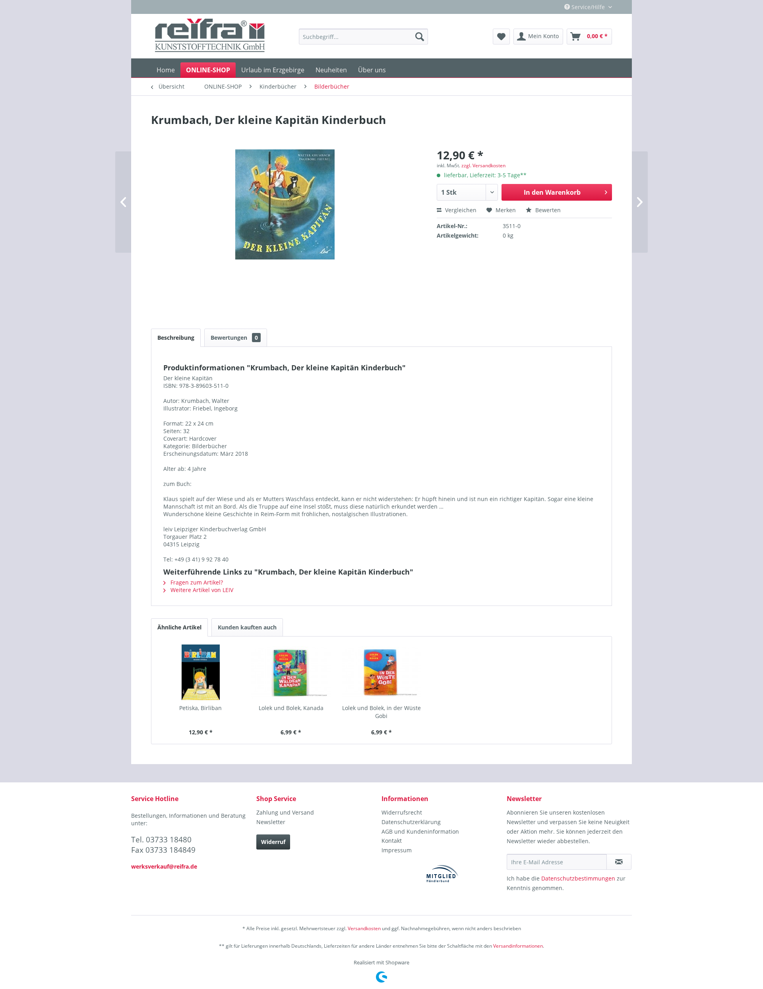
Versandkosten (364, 928)
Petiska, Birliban (200, 708)
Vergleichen (459, 210)
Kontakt (392, 840)
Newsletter (270, 822)
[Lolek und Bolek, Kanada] (291, 672)
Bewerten (547, 210)
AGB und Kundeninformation (420, 831)
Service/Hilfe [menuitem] (588, 7)
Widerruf (273, 842)
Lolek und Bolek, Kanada (291, 708)
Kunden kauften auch (247, 627)
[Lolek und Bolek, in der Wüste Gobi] (381, 672)
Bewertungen (234, 337)
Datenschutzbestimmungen (578, 878)
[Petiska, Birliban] (200, 672)
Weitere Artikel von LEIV (201, 590)
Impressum (397, 850)
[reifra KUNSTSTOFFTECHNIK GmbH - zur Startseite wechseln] (210, 36)
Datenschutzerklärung (411, 822)
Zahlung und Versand (285, 812)
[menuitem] (363, 37)
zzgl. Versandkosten (483, 165)
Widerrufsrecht (402, 812)
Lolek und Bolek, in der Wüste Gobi (381, 712)
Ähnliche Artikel (179, 627)
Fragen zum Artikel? (196, 582)
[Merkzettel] (501, 37)
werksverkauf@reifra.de (164, 866)
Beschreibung (175, 337)
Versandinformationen (518, 946)
